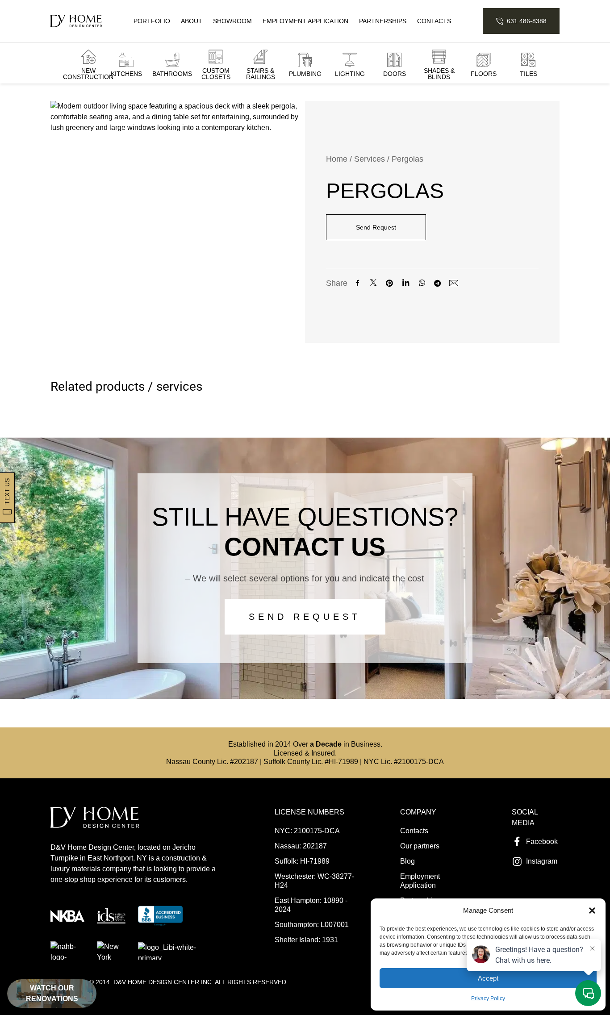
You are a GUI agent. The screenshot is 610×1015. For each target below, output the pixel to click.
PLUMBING (305, 73)
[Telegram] (437, 283)
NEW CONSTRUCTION (88, 73)
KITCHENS (126, 73)
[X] (373, 283)
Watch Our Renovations (52, 993)
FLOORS (484, 73)
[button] (592, 910)
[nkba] (67, 916)
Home (336, 159)
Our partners (419, 846)
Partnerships (382, 21)
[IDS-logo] (111, 915)
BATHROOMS (172, 73)
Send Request (376, 227)
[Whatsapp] (421, 282)
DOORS (394, 73)
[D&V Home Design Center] (76, 21)
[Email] (453, 283)
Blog (407, 861)
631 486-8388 (527, 21)
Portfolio (152, 21)
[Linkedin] (405, 283)
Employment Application (305, 21)
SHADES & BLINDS (439, 73)
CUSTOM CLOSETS (215, 73)
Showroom (232, 21)
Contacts (434, 21)
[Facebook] (357, 283)
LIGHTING (350, 73)
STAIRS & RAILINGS (260, 73)
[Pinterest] (389, 283)
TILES (528, 73)
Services (369, 159)
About (191, 21)
